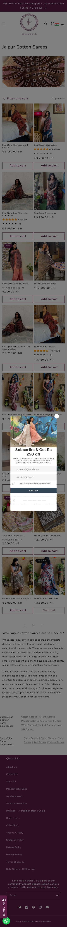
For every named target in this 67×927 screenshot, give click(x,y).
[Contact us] (6, 921)
